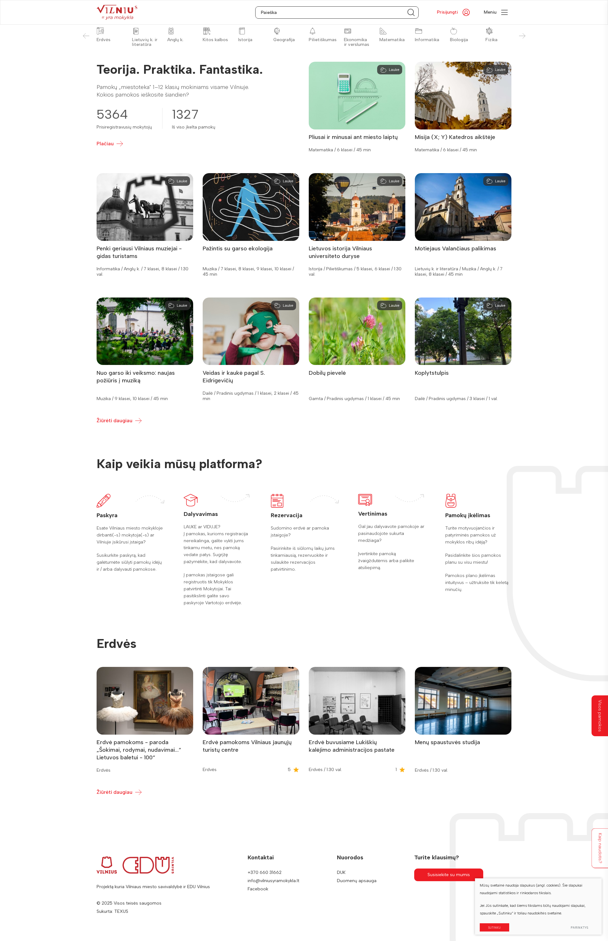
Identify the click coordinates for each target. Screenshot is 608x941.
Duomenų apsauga (357, 880)
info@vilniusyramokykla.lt (273, 880)
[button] (522, 35)
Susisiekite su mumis (449, 874)
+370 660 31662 (265, 872)
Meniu (490, 12)
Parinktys (579, 927)
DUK (341, 872)
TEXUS (121, 911)
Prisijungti (447, 12)
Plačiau (105, 144)
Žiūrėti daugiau (114, 420)
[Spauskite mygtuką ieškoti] (410, 12)
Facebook (258, 889)
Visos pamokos (600, 716)
